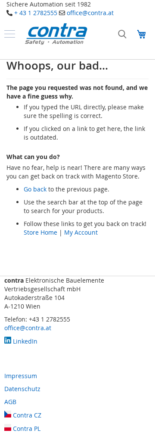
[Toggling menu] (9, 34)
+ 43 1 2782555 (35, 13)
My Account (81, 232)
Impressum (20, 376)
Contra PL (25, 428)
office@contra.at (90, 13)
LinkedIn (24, 341)
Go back (35, 189)
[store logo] (56, 34)
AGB (10, 402)
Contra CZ (26, 415)
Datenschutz (22, 389)
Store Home (40, 232)
